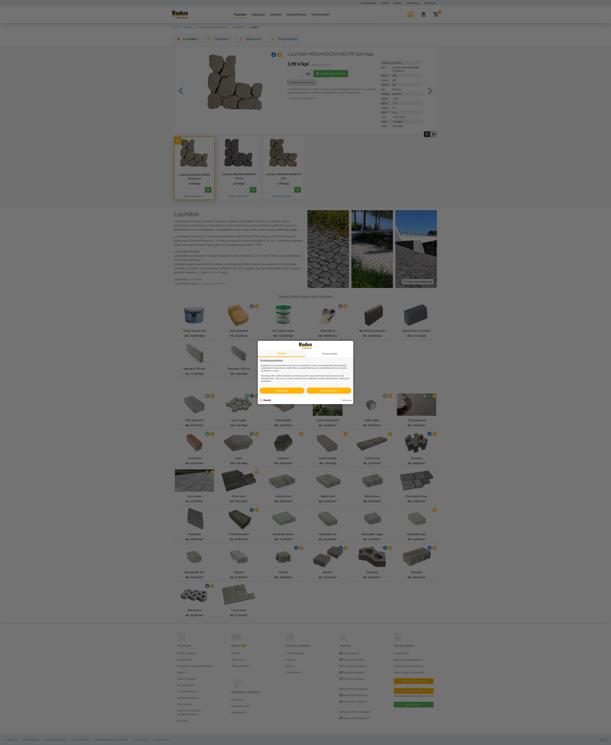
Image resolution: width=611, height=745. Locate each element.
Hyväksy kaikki (329, 390)
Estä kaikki (282, 390)
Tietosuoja (346, 400)
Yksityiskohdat (329, 353)
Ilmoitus (281, 353)
